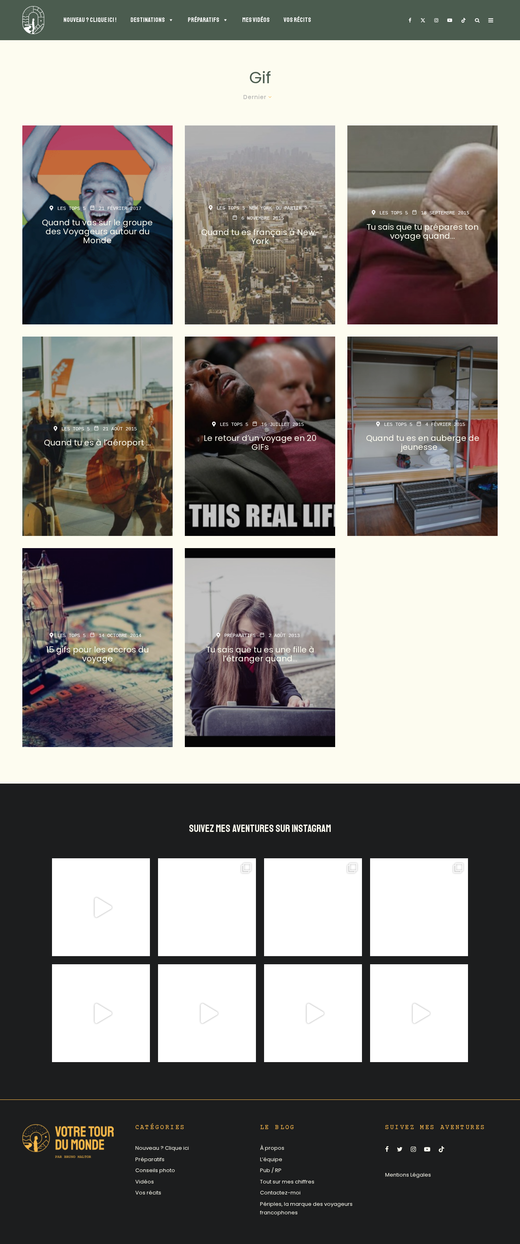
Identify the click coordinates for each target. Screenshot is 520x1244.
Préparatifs (240, 636)
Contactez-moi (280, 1192)
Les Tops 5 (71, 209)
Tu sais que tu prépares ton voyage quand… (422, 231)
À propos (272, 1148)
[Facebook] (410, 20)
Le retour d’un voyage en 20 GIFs (260, 443)
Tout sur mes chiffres (287, 1182)
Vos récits (148, 1192)
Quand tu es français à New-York (260, 237)
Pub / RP (271, 1170)
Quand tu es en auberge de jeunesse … (422, 443)
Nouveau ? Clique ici (162, 1148)
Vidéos (144, 1182)
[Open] (101, 907)
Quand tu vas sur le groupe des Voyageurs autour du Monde (97, 231)
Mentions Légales (408, 1175)
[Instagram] (436, 20)
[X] (423, 20)
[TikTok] (463, 20)
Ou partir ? (291, 208)
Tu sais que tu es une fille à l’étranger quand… (260, 654)
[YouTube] (450, 20)
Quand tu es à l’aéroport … (97, 442)
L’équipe (271, 1159)
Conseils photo (155, 1170)
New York (260, 208)
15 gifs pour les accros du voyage (97, 654)
